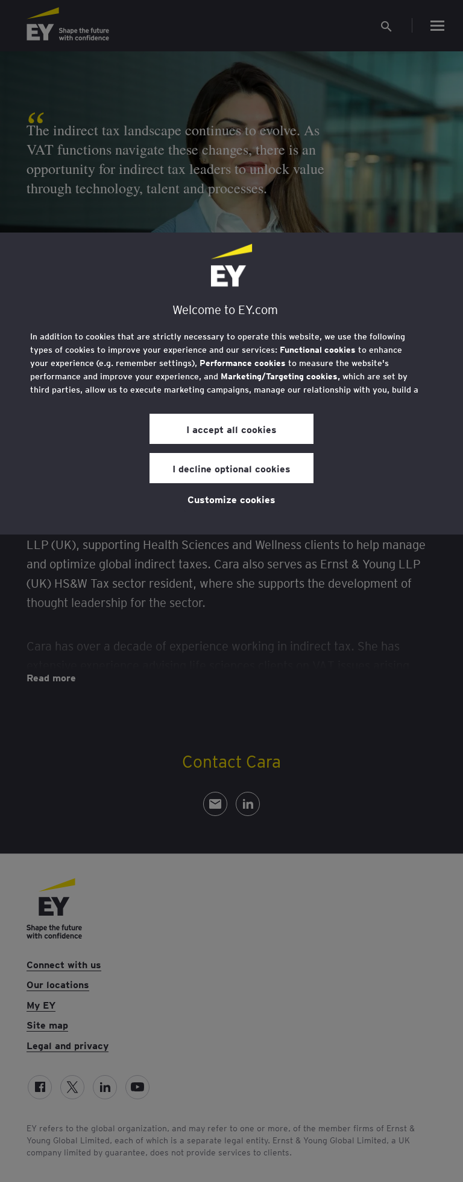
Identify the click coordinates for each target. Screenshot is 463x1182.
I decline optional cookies (231, 468)
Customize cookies (231, 499)
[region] (231, 384)
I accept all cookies (231, 428)
